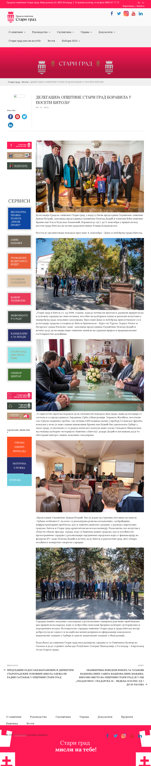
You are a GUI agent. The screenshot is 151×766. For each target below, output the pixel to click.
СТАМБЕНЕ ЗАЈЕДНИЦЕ (18, 281)
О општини (16, 32)
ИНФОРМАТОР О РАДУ (19, 317)
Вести (51, 40)
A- (143, 2)
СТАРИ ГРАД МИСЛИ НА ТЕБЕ (18, 355)
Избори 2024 (69, 40)
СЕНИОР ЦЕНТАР (16, 374)
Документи (106, 32)
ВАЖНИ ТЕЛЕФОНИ (18, 299)
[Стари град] (22, 22)
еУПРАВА (15, 480)
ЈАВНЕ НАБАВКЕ (16, 241)
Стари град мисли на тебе (25, 40)
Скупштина (64, 32)
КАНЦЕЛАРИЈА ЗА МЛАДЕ (19, 335)
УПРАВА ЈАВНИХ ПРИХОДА (19, 447)
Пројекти (127, 716)
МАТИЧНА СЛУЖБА (19, 465)
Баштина (12, 723)
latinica (140, 6)
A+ (139, 2)
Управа (85, 32)
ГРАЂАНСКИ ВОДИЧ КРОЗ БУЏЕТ (19, 261)
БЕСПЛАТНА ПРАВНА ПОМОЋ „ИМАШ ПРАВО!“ (18, 218)
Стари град (14, 82)
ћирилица (128, 6)
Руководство (40, 32)
